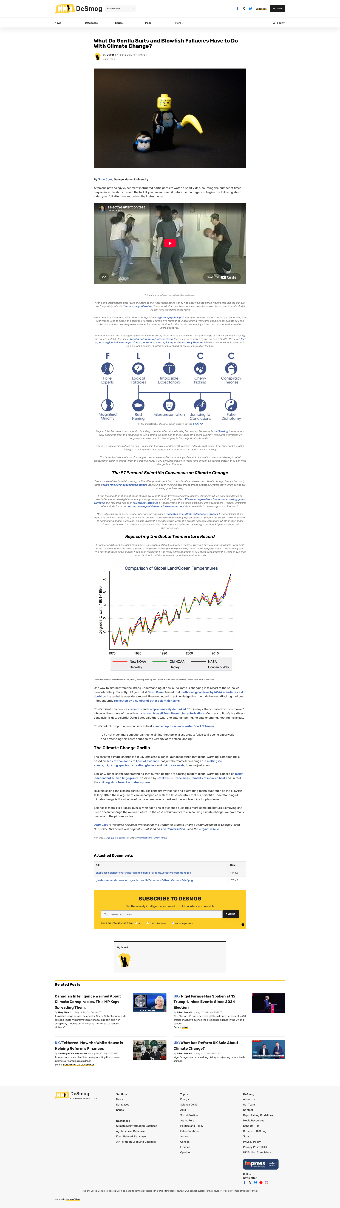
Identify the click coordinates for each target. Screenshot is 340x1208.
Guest (110, 54)
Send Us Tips (251, 1125)
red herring (221, 431)
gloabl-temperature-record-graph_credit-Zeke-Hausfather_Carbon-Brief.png (144, 880)
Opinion (185, 1152)
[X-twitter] (244, 8)
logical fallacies (114, 342)
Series (120, 1110)
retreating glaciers (143, 765)
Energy (184, 1099)
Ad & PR (185, 1110)
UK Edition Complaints (257, 1152)
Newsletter (250, 1177)
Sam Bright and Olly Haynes (72, 1053)
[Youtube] (261, 1182)
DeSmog (89, 8)
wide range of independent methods (125, 484)
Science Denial (189, 1104)
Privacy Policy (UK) (255, 1147)
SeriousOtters (73, 1199)
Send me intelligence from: (117, 923)
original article (209, 829)
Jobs (246, 1136)
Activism (185, 1136)
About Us (249, 1099)
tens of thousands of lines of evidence (133, 761)
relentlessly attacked (145, 502)
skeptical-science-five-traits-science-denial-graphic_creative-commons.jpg (143, 872)
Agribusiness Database (130, 1131)
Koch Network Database (131, 1136)
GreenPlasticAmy (144, 838)
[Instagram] (266, 1182)
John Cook (105, 179)
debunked (179, 709)
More (178, 22)
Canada (184, 1141)
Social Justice (189, 1115)
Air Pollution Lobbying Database (136, 1141)
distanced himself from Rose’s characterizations (172, 713)
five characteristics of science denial (151, 339)
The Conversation (173, 829)
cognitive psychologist (170, 317)
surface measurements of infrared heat (198, 778)
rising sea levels (173, 765)
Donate (277, 8)
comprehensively (160, 709)
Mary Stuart (64, 1012)
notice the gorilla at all (138, 306)
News (119, 1099)
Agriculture (187, 1120)
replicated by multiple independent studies (192, 514)
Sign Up (231, 914)
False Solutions (189, 1131)
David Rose (155, 692)
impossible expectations (140, 342)
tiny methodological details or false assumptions (155, 506)
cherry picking (165, 342)
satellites (163, 778)
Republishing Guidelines (258, 1115)
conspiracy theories (191, 342)
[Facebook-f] (237, 8)
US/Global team (158, 923)
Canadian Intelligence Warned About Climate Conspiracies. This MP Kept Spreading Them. (88, 1002)
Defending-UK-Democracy (78, 1065)
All (139, 923)
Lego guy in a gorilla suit (117, 838)
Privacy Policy (252, 1141)
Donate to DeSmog (254, 1131)
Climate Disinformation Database (136, 1125)
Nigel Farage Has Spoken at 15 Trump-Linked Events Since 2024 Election (204, 1002)
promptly (135, 709)
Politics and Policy (191, 1125)
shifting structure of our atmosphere (124, 782)
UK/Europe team (184, 923)
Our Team (249, 1104)
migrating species (117, 765)
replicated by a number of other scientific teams (147, 700)
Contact (248, 1110)
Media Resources (253, 1120)
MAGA (185, 1027)
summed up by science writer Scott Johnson (183, 726)
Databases (122, 1104)
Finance (185, 1147)
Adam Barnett (184, 1012)
